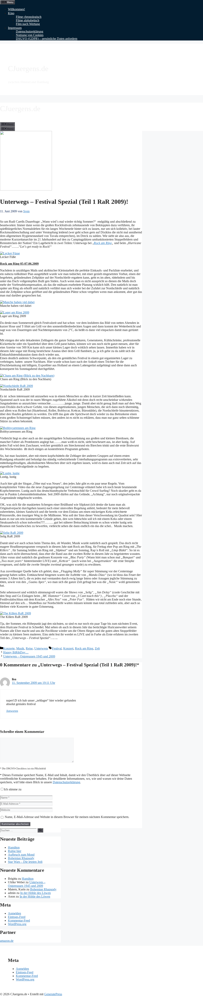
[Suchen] (40, 830)
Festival (57, 648)
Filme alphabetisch (27, 20)
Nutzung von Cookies (29, 35)
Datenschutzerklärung (29, 31)
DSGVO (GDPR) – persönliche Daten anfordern (46, 38)
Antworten (12, 710)
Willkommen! (16, 9)
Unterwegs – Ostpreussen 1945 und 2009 (29, 656)
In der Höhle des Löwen (35, 893)
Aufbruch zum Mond (21, 854)
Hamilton (14, 847)
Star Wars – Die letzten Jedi (25, 861)
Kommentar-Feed (19, 920)
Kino (11, 13)
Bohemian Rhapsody (21, 858)
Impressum (15, 28)
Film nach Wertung (28, 24)
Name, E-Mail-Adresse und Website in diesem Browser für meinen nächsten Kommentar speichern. (67, 817)
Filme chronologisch (28, 16)
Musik (20, 648)
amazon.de (6, 940)
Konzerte (9, 648)
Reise (29, 648)
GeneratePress (53, 994)
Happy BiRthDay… (16, 652)
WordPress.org (17, 924)
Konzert (68, 648)
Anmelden (14, 913)
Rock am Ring (103, 243)
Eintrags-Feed (16, 917)
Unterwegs (41, 648)
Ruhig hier (14, 851)
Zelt (97, 648)
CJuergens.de (28, 68)
